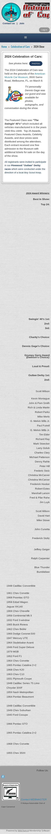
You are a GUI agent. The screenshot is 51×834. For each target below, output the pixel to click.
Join (21, 23)
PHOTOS (36, 63)
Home (4, 46)
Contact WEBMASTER (34, 799)
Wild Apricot (23, 830)
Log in (44, 29)
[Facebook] (3, 776)
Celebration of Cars (20, 46)
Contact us (9, 23)
